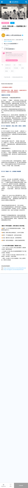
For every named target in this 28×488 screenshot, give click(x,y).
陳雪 (14, 65)
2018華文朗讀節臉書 (9, 49)
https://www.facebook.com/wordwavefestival (15, 268)
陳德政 (6, 71)
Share (24, 5)
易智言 (12, 71)
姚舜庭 (22, 68)
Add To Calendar (8, 41)
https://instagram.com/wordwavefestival (13, 269)
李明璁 (20, 65)
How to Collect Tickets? (12, 60)
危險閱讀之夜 (8, 65)
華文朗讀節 (16, 68)
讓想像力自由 (8, 68)
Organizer (3, 486)
